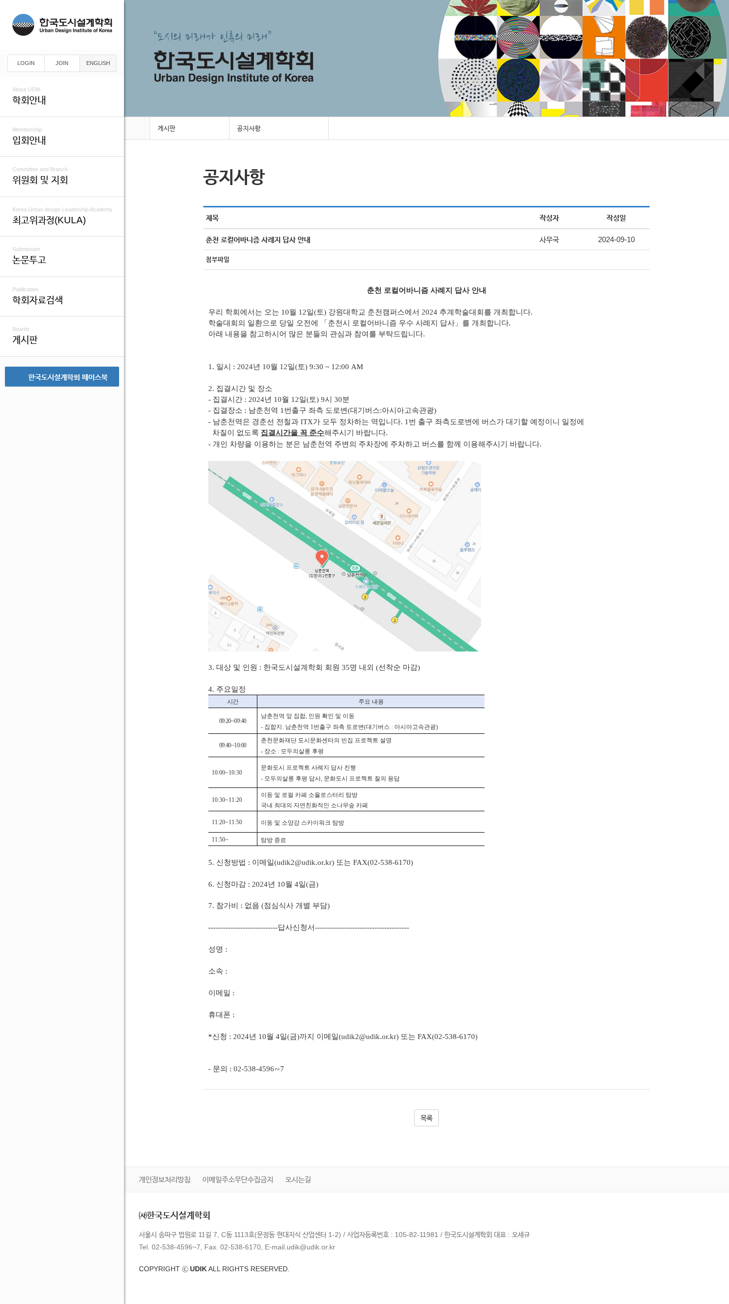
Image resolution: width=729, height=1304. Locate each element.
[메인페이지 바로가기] (137, 129)
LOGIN (26, 63)
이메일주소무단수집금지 (237, 1179)
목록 (426, 1118)
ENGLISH (98, 63)
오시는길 (298, 1179)
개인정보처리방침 (164, 1179)
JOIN (62, 63)
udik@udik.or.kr (311, 1247)
